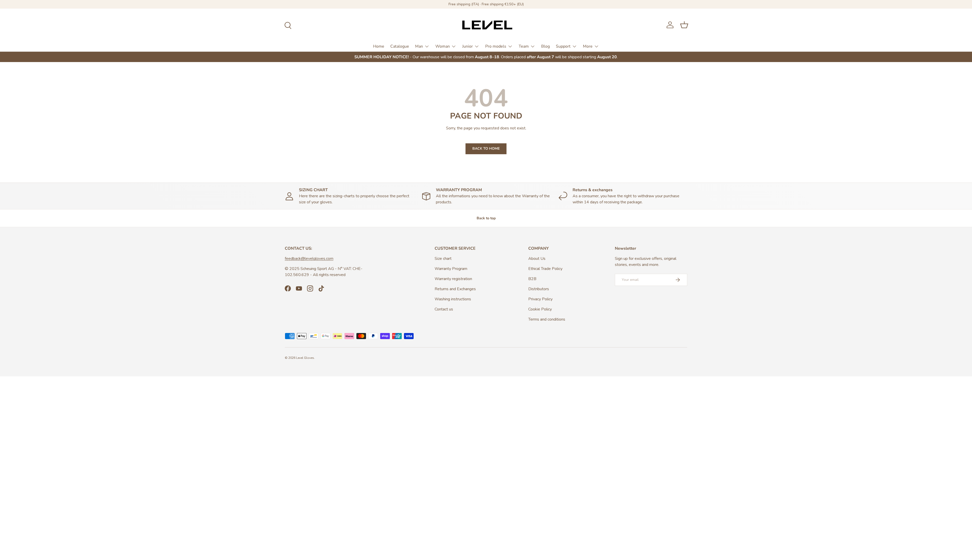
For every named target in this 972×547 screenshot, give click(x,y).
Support (563, 46)
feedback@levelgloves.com (309, 258)
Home (378, 46)
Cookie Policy (540, 309)
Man (419, 46)
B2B (532, 279)
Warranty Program (451, 268)
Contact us (444, 309)
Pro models (495, 46)
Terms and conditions (546, 319)
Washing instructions (453, 299)
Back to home (486, 148)
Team (524, 46)
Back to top (486, 218)
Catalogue (399, 46)
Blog (545, 46)
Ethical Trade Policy (545, 268)
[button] (684, 24)
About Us (536, 258)
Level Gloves (305, 358)
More (588, 46)
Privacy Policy (540, 299)
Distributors (538, 289)
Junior (467, 46)
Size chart (443, 258)
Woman (442, 46)
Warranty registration (453, 279)
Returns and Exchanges (455, 289)
